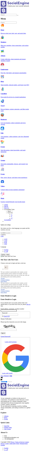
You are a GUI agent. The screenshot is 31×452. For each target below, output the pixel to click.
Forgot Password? (6, 336)
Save (8, 254)
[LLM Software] (6, 267)
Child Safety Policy (14, 443)
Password (4, 313)
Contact (27, 442)
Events (6, 419)
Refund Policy (24, 443)
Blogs (5, 417)
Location (3, 233)
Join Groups (7, 429)
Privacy (13, 442)
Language (3, 247)
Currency (3, 234)
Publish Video (8, 427)
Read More (4, 281)
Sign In (3, 333)
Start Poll (6, 426)
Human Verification (6, 319)
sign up (28, 304)
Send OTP (7, 316)
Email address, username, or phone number (12, 309)
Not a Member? (6, 376)
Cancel (3, 254)
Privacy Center (5, 443)
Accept (3, 278)
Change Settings (5, 280)
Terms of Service (19, 442)
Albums (6, 416)
